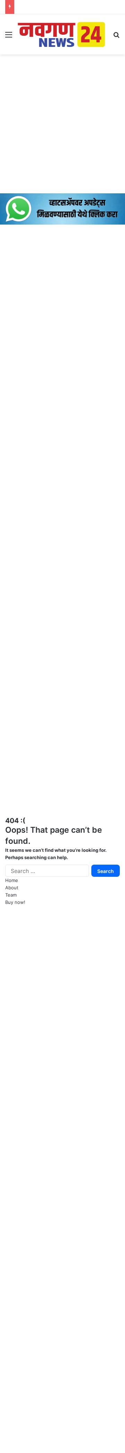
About (11, 887)
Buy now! (15, 902)
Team (11, 895)
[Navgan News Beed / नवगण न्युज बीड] (62, 34)
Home (11, 880)
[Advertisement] (62, 123)
